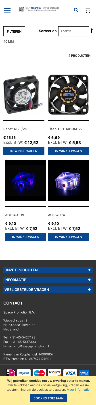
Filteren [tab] (14, 31)
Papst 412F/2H (15, 129)
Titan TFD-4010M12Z (65, 129)
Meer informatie (78, 389)
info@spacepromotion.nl (31, 346)
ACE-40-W (57, 215)
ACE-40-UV (14, 215)
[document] (49, 390)
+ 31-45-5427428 (22, 337)
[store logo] (39, 9)
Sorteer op (48, 31)
